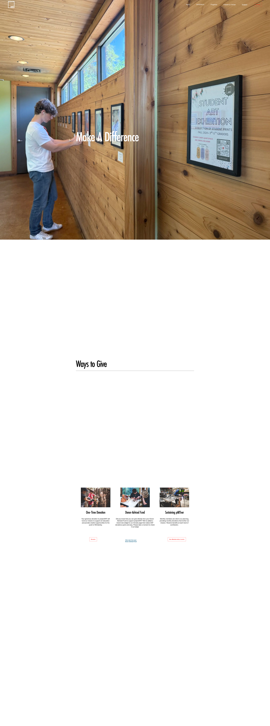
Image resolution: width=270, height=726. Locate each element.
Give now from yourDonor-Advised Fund (131, 540)
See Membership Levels (176, 539)
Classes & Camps (229, 4)
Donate (258, 4)
